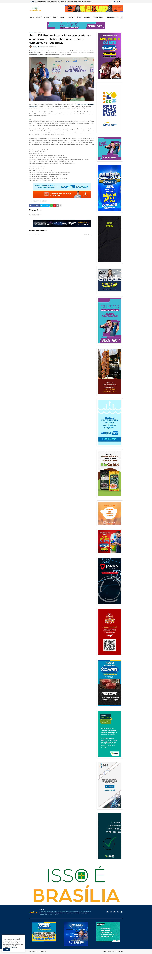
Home (32, 17)
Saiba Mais (14, 947)
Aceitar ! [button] (7, 949)
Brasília (38, 17)
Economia (70, 17)
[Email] (57, 205)
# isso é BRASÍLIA (41, 32)
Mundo (62, 17)
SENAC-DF (44, 201)
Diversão (46, 17)
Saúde (79, 17)
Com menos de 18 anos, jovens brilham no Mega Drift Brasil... (51, 1)
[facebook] (107, 912)
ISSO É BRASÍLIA (42, 951)
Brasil (54, 17)
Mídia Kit (120, 951)
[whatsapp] (112, 2)
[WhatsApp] (51, 205)
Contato (114, 951)
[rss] (122, 2)
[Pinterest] (54, 205)
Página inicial (32, 32)
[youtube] (114, 2)
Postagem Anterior (35, 235)
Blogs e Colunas (98, 17)
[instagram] (117, 2)
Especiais (87, 17)
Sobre (109, 951)
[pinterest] (121, 912)
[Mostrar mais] (60, 205)
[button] (117, 17)
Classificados (111, 17)
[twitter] (119, 2)
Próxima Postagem (88, 235)
